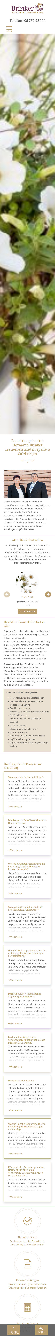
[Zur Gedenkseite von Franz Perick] (27, 582)
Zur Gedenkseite (27, 611)
